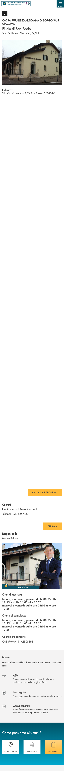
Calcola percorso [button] (44, 492)
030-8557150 (20, 514)
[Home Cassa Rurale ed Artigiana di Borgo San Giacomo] (16, 3)
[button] (60, 3)
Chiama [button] (52, 526)
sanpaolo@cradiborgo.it (23, 509)
